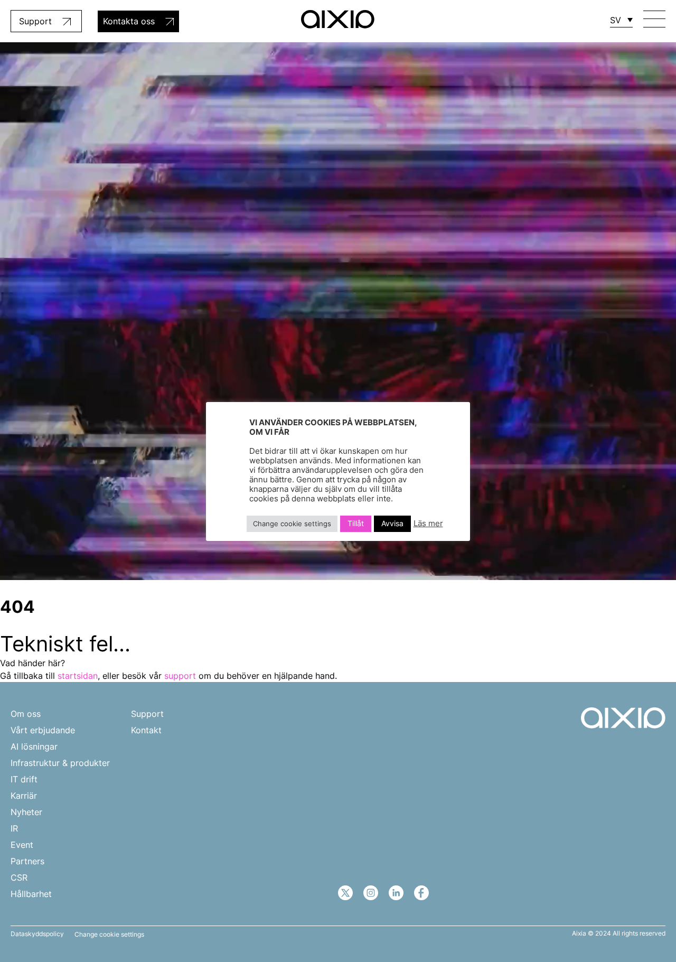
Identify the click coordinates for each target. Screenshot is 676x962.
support (180, 675)
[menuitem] (621, 19)
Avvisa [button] (392, 523)
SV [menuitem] (615, 20)
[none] (621, 19)
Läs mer (428, 524)
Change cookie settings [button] (109, 934)
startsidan (78, 675)
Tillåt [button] (356, 523)
